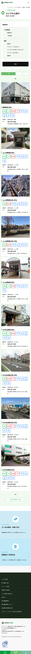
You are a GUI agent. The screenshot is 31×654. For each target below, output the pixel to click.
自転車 (8, 44)
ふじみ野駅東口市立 (8, 282)
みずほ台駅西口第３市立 (9, 422)
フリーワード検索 (5, 586)
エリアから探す (17, 7)
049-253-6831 (11, 484)
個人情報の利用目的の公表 (7, 608)
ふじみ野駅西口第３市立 (9, 241)
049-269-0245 (11, 167)
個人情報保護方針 (5, 600)
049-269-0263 (11, 297)
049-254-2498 (11, 122)
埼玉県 (23, 7)
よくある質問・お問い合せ (7, 593)
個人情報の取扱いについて (7, 604)
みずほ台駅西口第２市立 (9, 375)
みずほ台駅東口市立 (8, 470)
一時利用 (9, 36)
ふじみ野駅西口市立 (8, 153)
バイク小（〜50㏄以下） (13, 47)
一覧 (8, 73)
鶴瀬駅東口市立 (7, 107)
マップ (22, 73)
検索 (15, 64)
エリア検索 (5, 652)
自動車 (8, 55)
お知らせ (3, 597)
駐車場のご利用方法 (6, 590)
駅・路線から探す (5, 583)
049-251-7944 (11, 344)
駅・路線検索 (16, 652)
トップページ (10, 7)
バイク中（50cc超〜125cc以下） (15, 49)
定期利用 (9, 33)
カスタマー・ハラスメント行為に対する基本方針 (12, 611)
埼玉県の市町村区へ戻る (15, 499)
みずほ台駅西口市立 (8, 330)
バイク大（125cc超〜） (13, 52)
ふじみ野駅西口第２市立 (9, 200)
